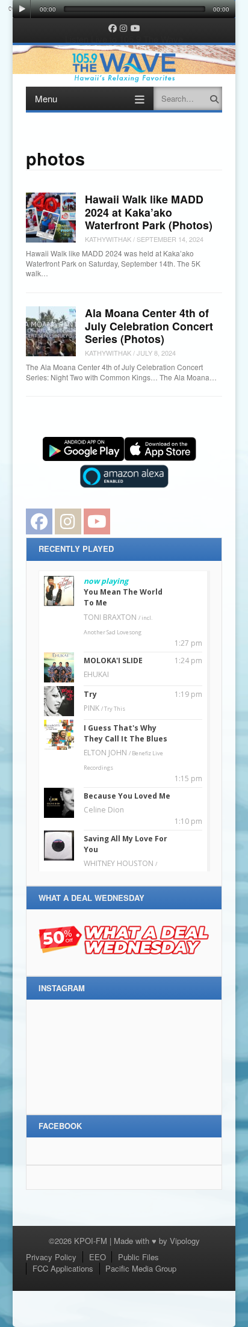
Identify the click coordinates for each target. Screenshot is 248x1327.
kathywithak (108, 239)
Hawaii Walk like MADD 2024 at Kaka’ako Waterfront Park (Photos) (148, 211)
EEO (97, 1257)
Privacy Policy (51, 1257)
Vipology (185, 1240)
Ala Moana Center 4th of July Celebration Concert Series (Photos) (149, 325)
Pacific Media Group (140, 1268)
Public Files (138, 1257)
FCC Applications (63, 1268)
